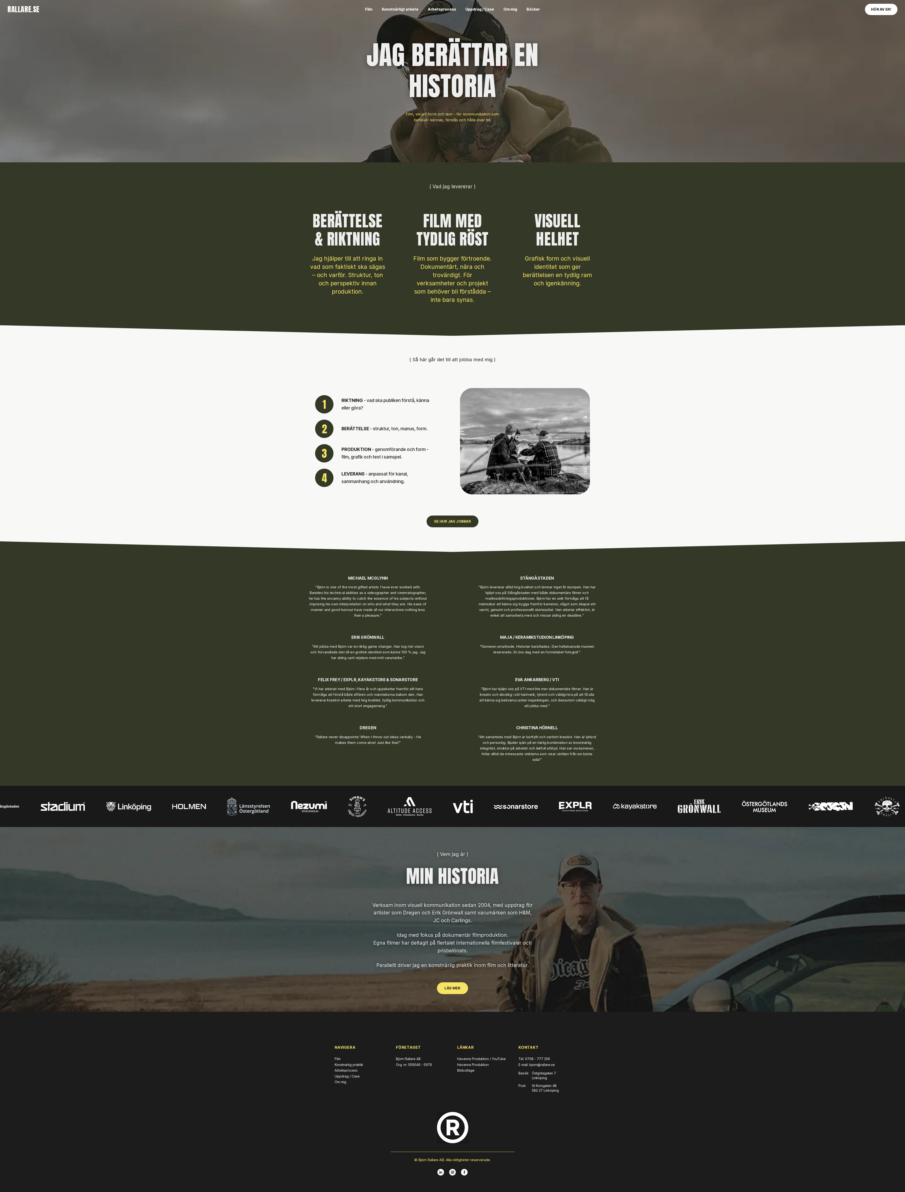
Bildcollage (465, 1070)
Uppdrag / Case (479, 9)
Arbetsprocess (442, 9)
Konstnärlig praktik (349, 1065)
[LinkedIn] (440, 1172)
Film (368, 9)
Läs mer (452, 988)
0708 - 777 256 (537, 1059)
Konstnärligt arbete (400, 9)
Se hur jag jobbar (452, 521)
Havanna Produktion (473, 1065)
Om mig (510, 9)
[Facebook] (464, 1172)
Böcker (533, 9)
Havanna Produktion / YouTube (481, 1059)
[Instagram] (452, 1172)
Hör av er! (881, 9)
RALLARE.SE (23, 9)
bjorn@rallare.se (542, 1065)
